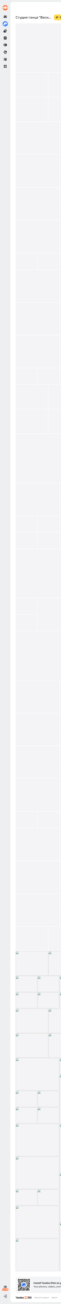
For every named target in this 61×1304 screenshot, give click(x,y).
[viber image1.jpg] (37, 795)
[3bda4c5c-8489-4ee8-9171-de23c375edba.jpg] (37, 138)
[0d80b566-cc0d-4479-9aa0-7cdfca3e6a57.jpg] (37, 171)
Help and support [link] (41, 1297)
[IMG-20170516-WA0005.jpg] (37, 762)
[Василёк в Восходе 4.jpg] (48, 1000)
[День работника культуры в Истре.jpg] (48, 820)
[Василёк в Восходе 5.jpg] (26, 1000)
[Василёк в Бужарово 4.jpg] (32, 1045)
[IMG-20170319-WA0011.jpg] (37, 1140)
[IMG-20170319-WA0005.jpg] (37, 1222)
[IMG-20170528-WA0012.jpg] (26, 524)
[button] (5, 66)
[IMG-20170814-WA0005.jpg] (26, 376)
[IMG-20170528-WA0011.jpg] (48, 524)
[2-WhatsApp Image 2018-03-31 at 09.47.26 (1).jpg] (32, 109)
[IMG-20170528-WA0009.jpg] (48, 540)
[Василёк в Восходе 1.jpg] (32, 1021)
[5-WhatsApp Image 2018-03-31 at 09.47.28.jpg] (32, 85)
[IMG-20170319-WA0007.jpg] (48, 1197)
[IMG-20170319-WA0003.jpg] (37, 1255)
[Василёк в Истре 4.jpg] (32, 963)
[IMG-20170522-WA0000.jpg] (37, 696)
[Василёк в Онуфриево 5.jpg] (37, 844)
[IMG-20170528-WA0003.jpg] (26, 623)
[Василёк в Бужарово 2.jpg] (37, 1074)
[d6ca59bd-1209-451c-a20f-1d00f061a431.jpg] (48, 261)
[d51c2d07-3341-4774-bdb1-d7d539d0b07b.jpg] (26, 261)
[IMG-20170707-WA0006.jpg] (32, 421)
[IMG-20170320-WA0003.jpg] (26, 1115)
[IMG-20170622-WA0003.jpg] (37, 499)
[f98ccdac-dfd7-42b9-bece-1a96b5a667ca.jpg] (37, 204)
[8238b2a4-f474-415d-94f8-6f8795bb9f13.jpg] (37, 319)
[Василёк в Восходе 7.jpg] (48, 984)
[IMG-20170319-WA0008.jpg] (26, 1197)
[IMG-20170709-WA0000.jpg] (48, 376)
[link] (5, 7)
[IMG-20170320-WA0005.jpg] (26, 1099)
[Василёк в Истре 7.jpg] (32, 939)
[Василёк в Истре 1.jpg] (26, 984)
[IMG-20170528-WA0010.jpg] (26, 540)
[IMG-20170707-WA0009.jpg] (32, 397)
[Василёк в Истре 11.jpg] (37, 910)
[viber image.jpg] (26, 820)
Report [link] (54, 1297)
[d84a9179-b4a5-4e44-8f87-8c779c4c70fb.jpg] (37, 236)
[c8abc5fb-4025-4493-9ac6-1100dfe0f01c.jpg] (37, 286)
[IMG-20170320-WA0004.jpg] (48, 1099)
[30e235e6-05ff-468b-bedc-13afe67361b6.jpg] (37, 351)
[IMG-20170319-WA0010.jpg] (37, 1173)
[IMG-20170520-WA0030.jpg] (37, 729)
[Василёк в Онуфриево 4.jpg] (37, 877)
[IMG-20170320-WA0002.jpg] (48, 1115)
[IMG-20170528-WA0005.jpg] (26, 606)
